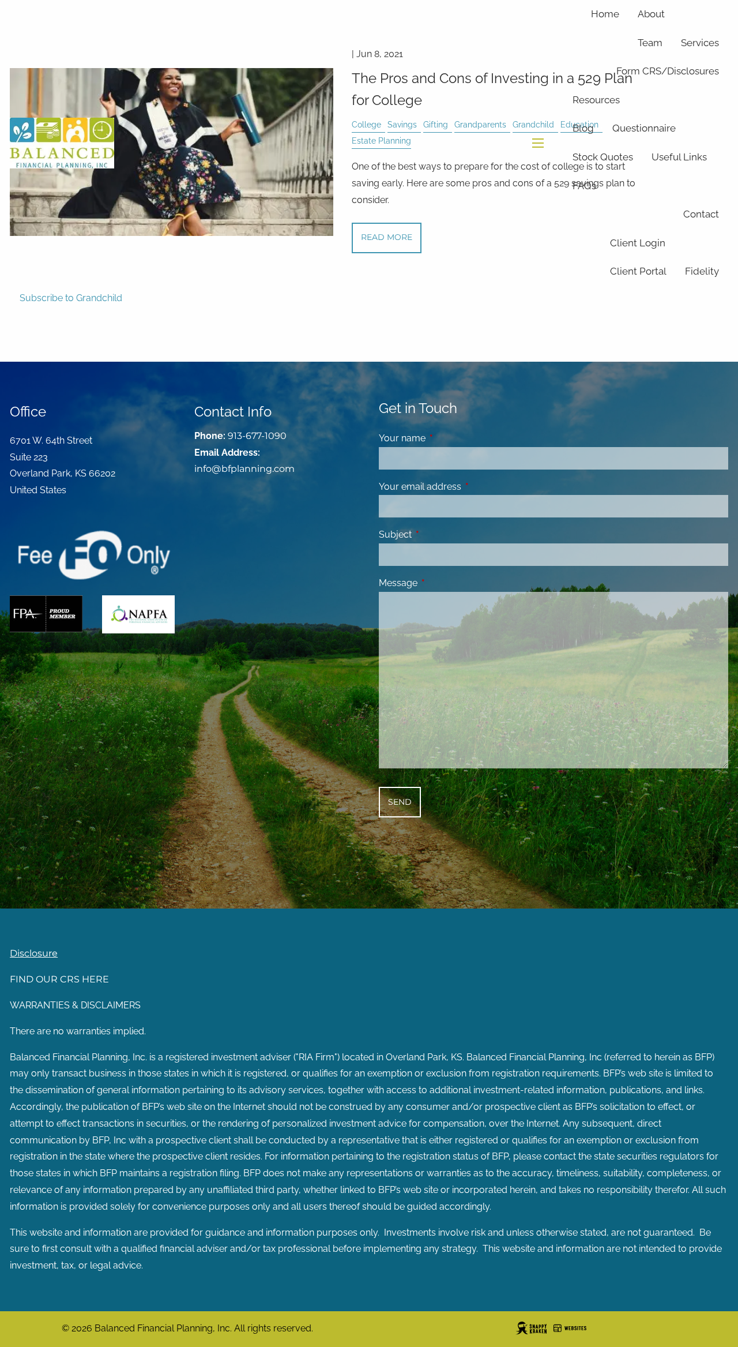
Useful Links (679, 157)
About (651, 14)
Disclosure (34, 953)
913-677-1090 (257, 435)
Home (605, 14)
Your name (446, 438)
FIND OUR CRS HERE (59, 979)
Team (650, 42)
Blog (583, 128)
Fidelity (702, 271)
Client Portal (638, 271)
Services (700, 42)
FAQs (584, 186)
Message (442, 582)
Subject (439, 534)
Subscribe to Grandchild (71, 297)
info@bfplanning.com (244, 468)
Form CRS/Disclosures (667, 71)
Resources (596, 100)
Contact (701, 214)
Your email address (464, 486)
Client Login (637, 243)
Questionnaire (644, 128)
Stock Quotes (603, 157)
